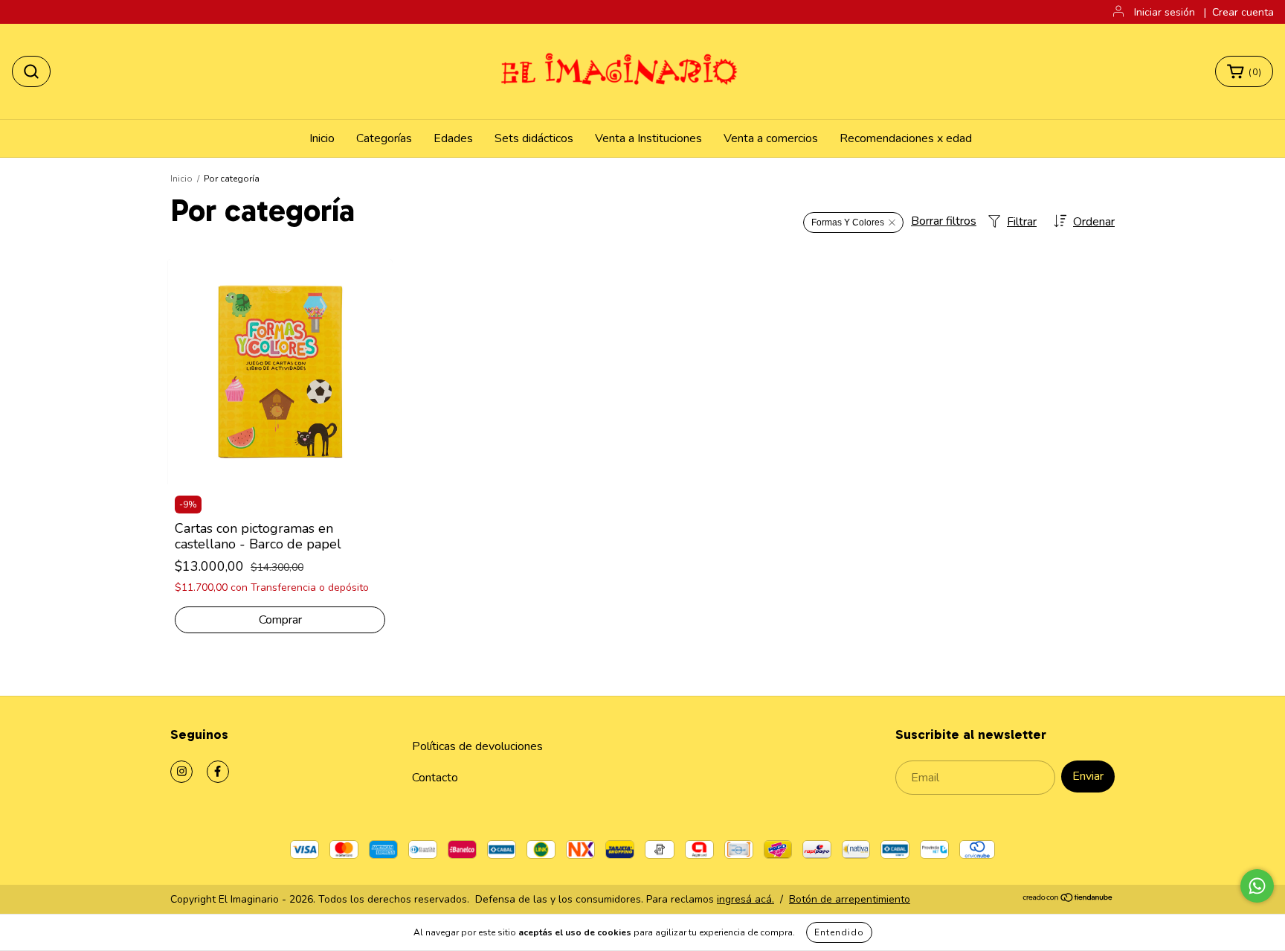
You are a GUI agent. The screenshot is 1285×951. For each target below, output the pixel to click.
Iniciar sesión (1164, 12)
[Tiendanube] (1068, 899)
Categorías (384, 138)
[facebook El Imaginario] (218, 772)
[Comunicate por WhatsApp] (1257, 886)
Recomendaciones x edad (906, 138)
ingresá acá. (745, 899)
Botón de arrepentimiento (849, 899)
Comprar (280, 620)
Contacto (435, 777)
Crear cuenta (1243, 12)
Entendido (839, 932)
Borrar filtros (943, 221)
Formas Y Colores (847, 222)
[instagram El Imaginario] (181, 772)
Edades (453, 138)
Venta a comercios (771, 138)
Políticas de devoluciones (477, 746)
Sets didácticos (534, 138)
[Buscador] (31, 71)
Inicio (322, 138)
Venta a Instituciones (648, 138)
